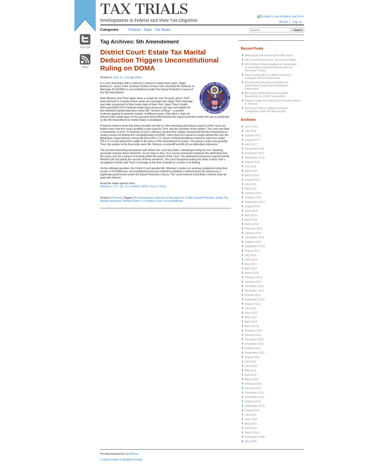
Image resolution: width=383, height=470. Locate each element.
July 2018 (250, 131)
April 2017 (251, 144)
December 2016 (254, 148)
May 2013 (251, 264)
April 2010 (251, 428)
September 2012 (255, 299)
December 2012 (254, 286)
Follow (85, 47)
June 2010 (251, 419)
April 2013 (251, 268)
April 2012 (251, 321)
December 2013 (254, 237)
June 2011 (251, 366)
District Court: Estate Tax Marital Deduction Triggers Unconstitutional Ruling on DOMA (159, 60)
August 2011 (252, 357)
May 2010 (251, 423)
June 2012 (251, 312)
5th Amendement (143, 197)
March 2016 (252, 175)
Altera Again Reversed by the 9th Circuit (269, 55)
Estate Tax (222, 197)
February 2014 (253, 228)
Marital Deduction (110, 200)
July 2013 (250, 255)
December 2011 (254, 339)
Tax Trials (144, 9)
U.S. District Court (151, 200)
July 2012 (250, 308)
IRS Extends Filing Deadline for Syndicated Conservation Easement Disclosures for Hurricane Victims (271, 67)
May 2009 (251, 441)
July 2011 (250, 361)
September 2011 (255, 352)
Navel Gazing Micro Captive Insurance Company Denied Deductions (268, 76)
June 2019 (251, 126)
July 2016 (250, 166)
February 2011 (253, 383)
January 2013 (253, 281)
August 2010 (252, 410)
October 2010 (253, 401)
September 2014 (255, 202)
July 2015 (250, 184)
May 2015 (251, 188)
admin (138, 77)
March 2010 (252, 432)
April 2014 (251, 219)
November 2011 (254, 343)
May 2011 (250, 370)
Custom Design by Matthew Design (121, 459)
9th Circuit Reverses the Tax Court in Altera (270, 59)
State (148, 29)
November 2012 (254, 290)
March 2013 (252, 272)
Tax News (162, 29)
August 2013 (252, 250)
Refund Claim (131, 200)
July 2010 (250, 414)
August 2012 (252, 304)
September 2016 (255, 157)
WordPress (131, 453)
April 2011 (251, 374)
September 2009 (255, 437)
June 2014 (251, 210)
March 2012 (252, 326)
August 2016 (252, 162)
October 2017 (253, 135)
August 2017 (252, 139)
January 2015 (253, 193)
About (283, 22)
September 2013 (255, 246)
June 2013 (251, 259)
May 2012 (251, 317)
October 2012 (253, 295)
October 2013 (253, 241)
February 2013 (253, 277)
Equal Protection (204, 197)
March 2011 (252, 379)
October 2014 (253, 197)
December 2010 (254, 392)
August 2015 (252, 179)
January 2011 (253, 388)
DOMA (189, 197)
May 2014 (251, 215)
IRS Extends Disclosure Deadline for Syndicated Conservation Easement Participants (267, 85)
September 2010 (255, 405)
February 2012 (253, 330)
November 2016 (254, 153)
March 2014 (252, 224)
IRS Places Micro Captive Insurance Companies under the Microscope (266, 110)
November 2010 (254, 397)
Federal (134, 29)
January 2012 (253, 335)
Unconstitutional (173, 200)
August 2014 (252, 206)
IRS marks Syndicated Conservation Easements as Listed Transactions (266, 95)
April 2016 (251, 170)
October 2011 (253, 348)
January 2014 (253, 233)
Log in (297, 22)
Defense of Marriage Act (169, 197)
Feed (85, 67)
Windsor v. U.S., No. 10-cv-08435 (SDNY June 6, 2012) (133, 186)
